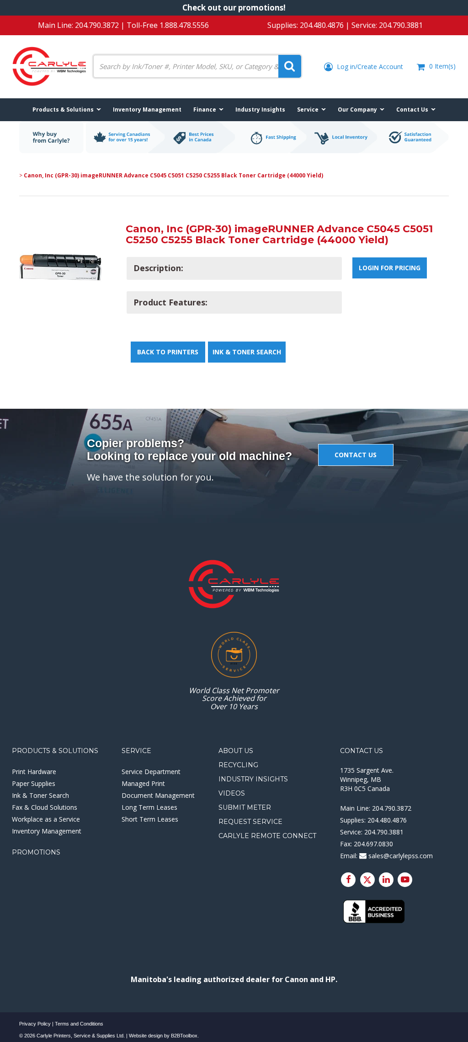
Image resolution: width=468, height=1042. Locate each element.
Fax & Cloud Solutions (44, 807)
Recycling (238, 765)
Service (136, 751)
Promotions (36, 852)
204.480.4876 (322, 25)
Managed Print (143, 783)
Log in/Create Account (369, 66)
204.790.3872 (97, 25)
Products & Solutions (55, 751)
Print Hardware (34, 771)
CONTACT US (356, 454)
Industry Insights (253, 779)
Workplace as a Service (46, 819)
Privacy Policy (35, 1023)
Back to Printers (167, 351)
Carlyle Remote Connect (267, 836)
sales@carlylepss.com (400, 855)
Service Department (151, 771)
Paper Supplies (33, 783)
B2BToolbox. (185, 1035)
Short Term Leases (150, 819)
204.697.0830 (373, 843)
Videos (231, 793)
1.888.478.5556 (184, 25)
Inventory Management (46, 831)
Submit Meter (244, 807)
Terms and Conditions (79, 1023)
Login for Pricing (389, 267)
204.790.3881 (401, 25)
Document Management (158, 795)
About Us (235, 751)
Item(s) (442, 66)
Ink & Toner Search (247, 351)
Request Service (250, 822)
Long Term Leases (149, 807)
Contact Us (361, 751)
